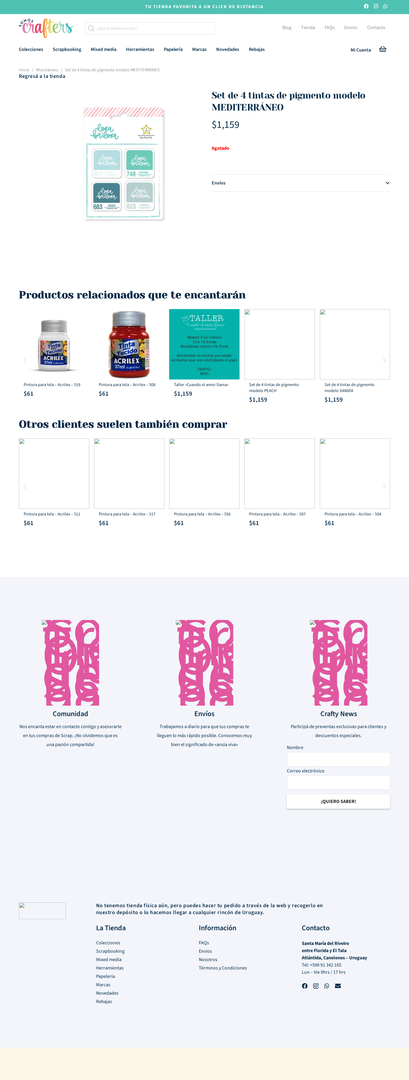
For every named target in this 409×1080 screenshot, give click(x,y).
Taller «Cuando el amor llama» (201, 385)
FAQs (204, 943)
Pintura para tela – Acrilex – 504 (353, 514)
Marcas (103, 984)
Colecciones (108, 943)
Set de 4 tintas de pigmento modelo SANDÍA (349, 388)
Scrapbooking (110, 951)
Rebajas (104, 1001)
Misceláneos (47, 70)
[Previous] (24, 359)
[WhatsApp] (385, 7)
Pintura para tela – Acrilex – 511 (52, 514)
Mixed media (109, 959)
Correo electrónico (306, 771)
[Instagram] (376, 7)
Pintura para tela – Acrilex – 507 (277, 514)
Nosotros (208, 959)
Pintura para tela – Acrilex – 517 (127, 514)
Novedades (107, 993)
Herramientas (110, 968)
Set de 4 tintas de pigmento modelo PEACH (274, 388)
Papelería (105, 976)
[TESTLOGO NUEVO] (46, 29)
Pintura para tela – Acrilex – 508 (127, 385)
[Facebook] (366, 7)
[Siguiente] (384, 359)
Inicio (24, 70)
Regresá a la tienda (42, 76)
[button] (47, 49)
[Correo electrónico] (338, 986)
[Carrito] (383, 50)
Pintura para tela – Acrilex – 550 (202, 514)
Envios (205, 951)
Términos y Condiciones (223, 968)
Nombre (295, 748)
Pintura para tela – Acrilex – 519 (52, 385)
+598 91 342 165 (325, 965)
